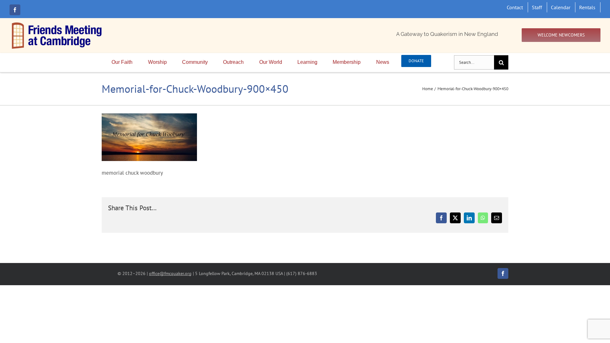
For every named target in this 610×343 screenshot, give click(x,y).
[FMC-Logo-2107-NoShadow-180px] (57, 23)
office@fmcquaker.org (170, 273)
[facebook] (15, 9)
